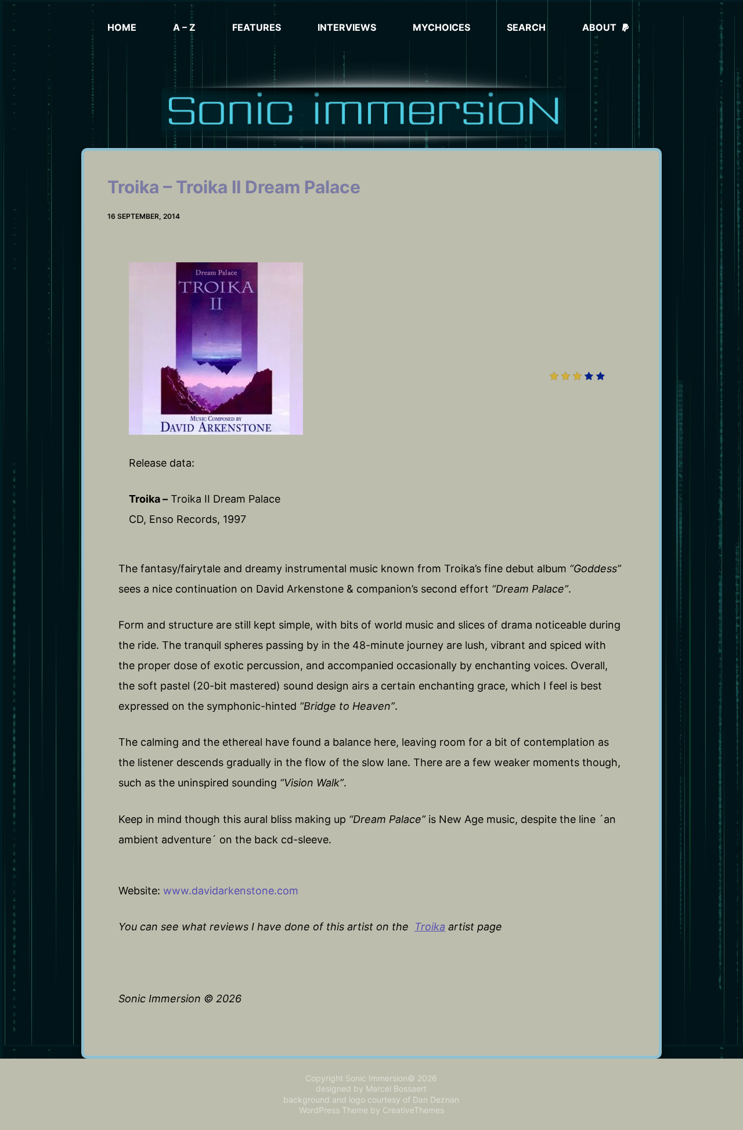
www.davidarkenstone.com (230, 890)
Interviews (347, 27)
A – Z (184, 27)
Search (526, 27)
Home (121, 27)
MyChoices (441, 27)
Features (256, 27)
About (599, 27)
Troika (429, 926)
